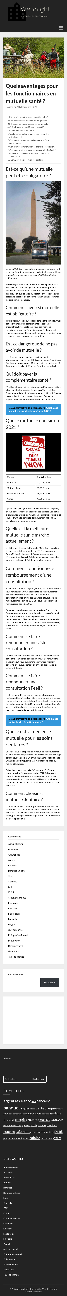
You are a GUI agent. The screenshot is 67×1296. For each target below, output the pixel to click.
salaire (35, 1138)
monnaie (42, 1125)
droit (12, 1120)
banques (24, 1108)
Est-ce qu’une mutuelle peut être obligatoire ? (28, 117)
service (44, 1138)
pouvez (41, 1131)
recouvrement (15, 1138)
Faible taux (14, 913)
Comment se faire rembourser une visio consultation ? (32, 147)
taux (57, 1138)
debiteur (45, 1114)
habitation (8, 1125)
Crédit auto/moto (17, 897)
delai (52, 1113)
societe (51, 1138)
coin (10, 1114)
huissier (17, 1125)
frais (53, 1120)
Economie (13, 902)
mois (34, 1125)
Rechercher (16, 974)
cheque (50, 1108)
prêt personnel (15, 929)
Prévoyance (14, 940)
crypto (38, 1113)
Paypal (11, 924)
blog (10, 876)
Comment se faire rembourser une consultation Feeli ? (32, 150)
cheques (59, 1109)
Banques (12, 865)
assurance (23, 1101)
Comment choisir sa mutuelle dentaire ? (27, 160)
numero (9, 1132)
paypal (33, 1132)
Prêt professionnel (18, 935)
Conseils (12, 881)
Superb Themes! (33, 1291)
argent (8, 1101)
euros (44, 1119)
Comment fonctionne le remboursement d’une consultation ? (29, 142)
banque (10, 1107)
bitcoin (32, 1109)
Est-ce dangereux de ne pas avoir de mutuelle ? (29, 124)
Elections (13, 908)
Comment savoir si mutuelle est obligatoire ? (28, 121)
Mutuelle (12, 919)
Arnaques (13, 849)
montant (52, 1125)
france (59, 1119)
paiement (22, 1131)
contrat (30, 1113)
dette (57, 1113)
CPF (10, 886)
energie (20, 1119)
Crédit (11, 892)
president (50, 1132)
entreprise (32, 1119)
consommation (19, 1114)
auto (34, 1101)
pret (58, 1131)
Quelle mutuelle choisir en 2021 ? (23, 130)
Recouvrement (15, 945)
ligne (24, 1125)
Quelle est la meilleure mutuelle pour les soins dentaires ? (30, 155)
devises (6, 1120)
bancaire (43, 1101)
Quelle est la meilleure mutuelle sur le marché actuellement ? (29, 135)
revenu (26, 1138)
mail (29, 1126)
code (5, 1113)
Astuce (11, 860)
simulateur (13, 951)
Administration (16, 843)
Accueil (7, 1058)
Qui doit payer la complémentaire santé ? (26, 127)
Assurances (14, 854)
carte (40, 1108)
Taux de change (16, 956)
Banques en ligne (17, 870)
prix (5, 1138)
